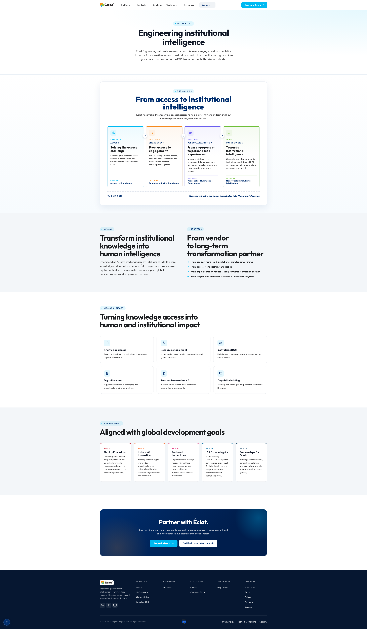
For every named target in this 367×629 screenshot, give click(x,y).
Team (247, 592)
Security (263, 622)
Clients (193, 587)
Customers (171, 5)
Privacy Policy (227, 622)
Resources (189, 5)
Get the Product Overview (196, 543)
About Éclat (250, 587)
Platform (125, 5)
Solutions (157, 5)
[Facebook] (108, 605)
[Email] (115, 605)
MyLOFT (140, 587)
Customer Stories (198, 592)
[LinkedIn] (102, 605)
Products (141, 5)
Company (206, 5)
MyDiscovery (142, 592)
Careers (248, 607)
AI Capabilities (142, 597)
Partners (249, 602)
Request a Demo (162, 543)
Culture (248, 597)
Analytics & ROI (142, 602)
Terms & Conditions (247, 622)
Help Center (222, 587)
